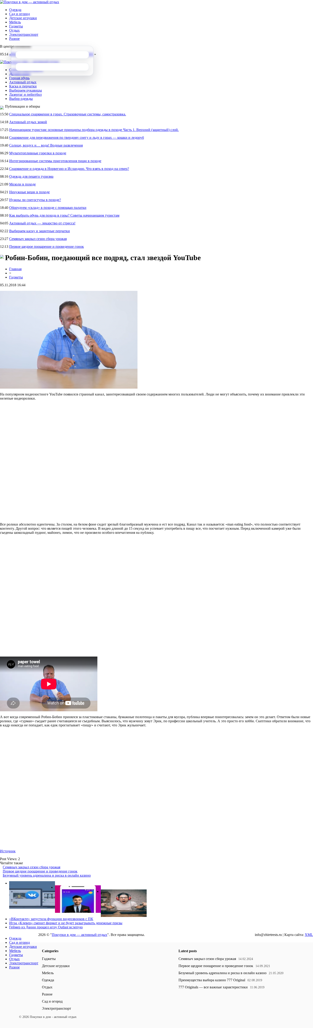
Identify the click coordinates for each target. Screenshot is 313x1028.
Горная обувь (19, 78)
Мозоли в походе (22, 184)
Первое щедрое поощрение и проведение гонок (46, 246)
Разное (14, 39)
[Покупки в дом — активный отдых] (29, 2)
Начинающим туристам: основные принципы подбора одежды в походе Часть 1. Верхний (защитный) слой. (94, 130)
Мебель (15, 22)
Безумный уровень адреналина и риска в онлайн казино (47, 875)
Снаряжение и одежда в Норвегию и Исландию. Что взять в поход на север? (69, 169)
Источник (8, 851)
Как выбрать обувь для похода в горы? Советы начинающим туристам (64, 215)
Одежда (15, 10)
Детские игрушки (23, 18)
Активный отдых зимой (28, 122)
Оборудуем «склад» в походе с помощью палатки (47, 208)
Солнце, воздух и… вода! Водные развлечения (46, 145)
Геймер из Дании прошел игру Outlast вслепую (46, 927)
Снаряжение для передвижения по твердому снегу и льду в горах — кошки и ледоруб (76, 137)
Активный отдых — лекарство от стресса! (42, 223)
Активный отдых (22, 82)
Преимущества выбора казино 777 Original (211, 980)
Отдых (14, 30)
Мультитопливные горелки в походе (37, 153)
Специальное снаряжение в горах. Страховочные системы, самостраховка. (67, 114)
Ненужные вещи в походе (29, 192)
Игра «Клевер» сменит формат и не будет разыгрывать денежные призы (65, 923)
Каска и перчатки (23, 86)
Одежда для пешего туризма (31, 176)
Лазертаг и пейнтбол (25, 94)
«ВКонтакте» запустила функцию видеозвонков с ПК (51, 919)
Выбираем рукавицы (25, 90)
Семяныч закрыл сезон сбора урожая (38, 239)
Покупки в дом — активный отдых (79, 935)
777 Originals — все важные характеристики (213, 987)
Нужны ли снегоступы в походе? (35, 200)
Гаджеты (16, 26)
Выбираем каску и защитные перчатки (39, 231)
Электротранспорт (23, 34)
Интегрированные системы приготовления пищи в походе (55, 161)
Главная (15, 269)
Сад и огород (19, 14)
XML (309, 935)
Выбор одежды (21, 99)
